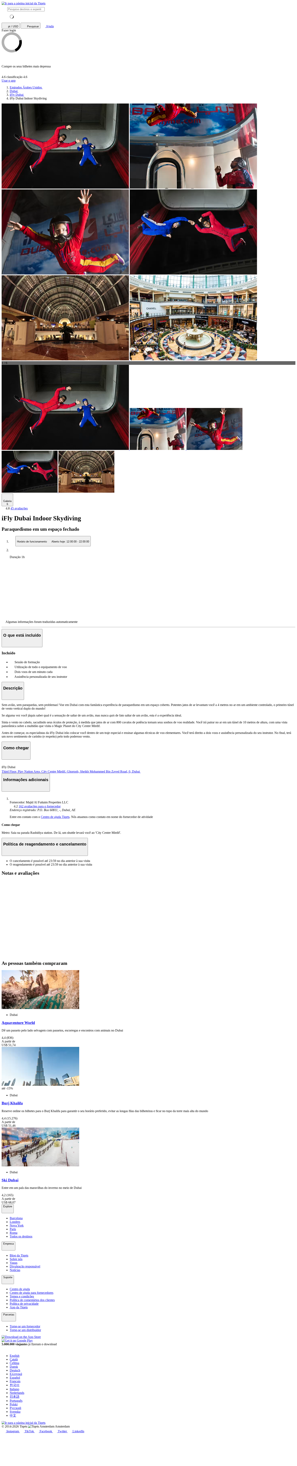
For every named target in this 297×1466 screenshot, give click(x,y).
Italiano (14, 1389)
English (14, 1355)
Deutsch (15, 1370)
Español (15, 1377)
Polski (14, 1404)
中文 (13, 1415)
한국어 (14, 1385)
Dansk (14, 1366)
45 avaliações (19, 508)
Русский (15, 1408)
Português (16, 1400)
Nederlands (17, 1392)
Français (15, 1381)
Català (14, 1359)
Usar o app (9, 80)
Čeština (14, 1363)
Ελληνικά (16, 1374)
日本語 (14, 1396)
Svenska (15, 1411)
